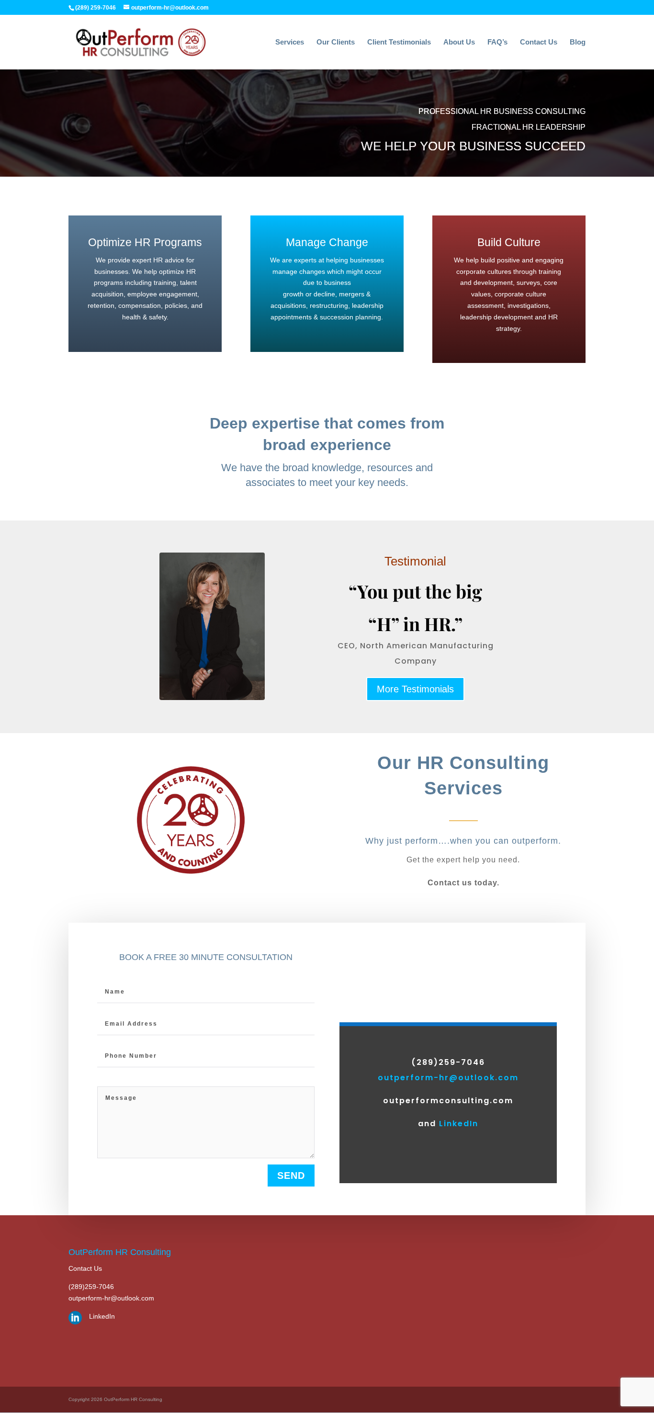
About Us (459, 42)
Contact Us (538, 42)
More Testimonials (415, 689)
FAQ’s (497, 42)
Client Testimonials (399, 42)
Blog (578, 42)
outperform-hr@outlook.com (448, 1077)
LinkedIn (458, 1123)
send (291, 1175)
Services (289, 42)
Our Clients (335, 42)
